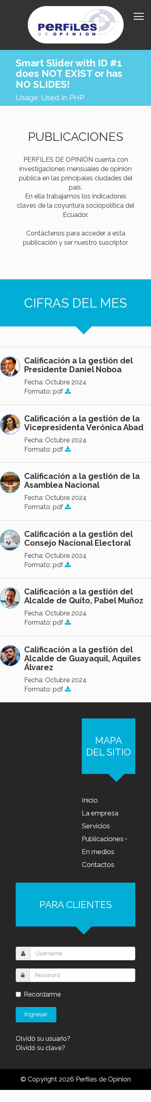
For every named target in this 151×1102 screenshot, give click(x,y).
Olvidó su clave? (40, 1048)
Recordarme (42, 994)
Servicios (96, 826)
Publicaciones (103, 839)
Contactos (98, 865)
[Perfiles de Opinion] (76, 25)
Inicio (90, 800)
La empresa (100, 813)
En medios (98, 852)
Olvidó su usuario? (43, 1038)
